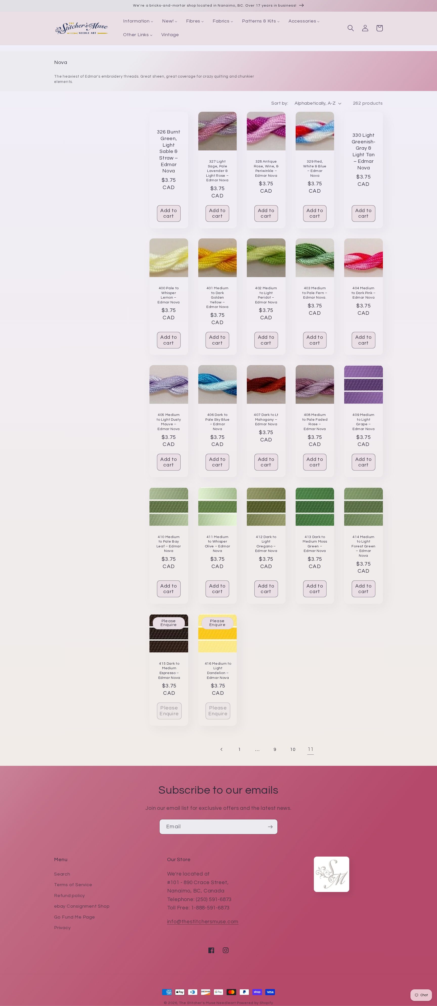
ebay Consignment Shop (82, 906)
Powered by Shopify (255, 1003)
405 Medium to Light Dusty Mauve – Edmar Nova (169, 422)
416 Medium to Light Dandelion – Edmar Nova (218, 671)
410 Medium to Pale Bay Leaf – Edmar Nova (169, 544)
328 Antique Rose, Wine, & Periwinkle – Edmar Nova (266, 168)
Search (62, 874)
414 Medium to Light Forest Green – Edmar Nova (364, 546)
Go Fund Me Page (74, 917)
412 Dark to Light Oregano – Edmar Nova (266, 544)
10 (293, 749)
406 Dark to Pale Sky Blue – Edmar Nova (217, 422)
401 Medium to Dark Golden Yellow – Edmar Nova (217, 297)
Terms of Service (73, 884)
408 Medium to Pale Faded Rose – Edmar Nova (315, 422)
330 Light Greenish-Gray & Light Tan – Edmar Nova (364, 151)
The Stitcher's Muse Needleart (207, 1003)
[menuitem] (138, 21)
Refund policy (69, 895)
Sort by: (279, 103)
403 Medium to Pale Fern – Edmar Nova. (314, 292)
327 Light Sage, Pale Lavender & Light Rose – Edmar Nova (217, 171)
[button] (350, 28)
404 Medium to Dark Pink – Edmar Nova (364, 292)
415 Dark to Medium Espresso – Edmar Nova (169, 671)
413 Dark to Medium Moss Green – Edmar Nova (315, 544)
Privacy (62, 927)
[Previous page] (221, 749)
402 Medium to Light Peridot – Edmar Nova (266, 295)
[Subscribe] (270, 827)
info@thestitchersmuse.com (203, 921)
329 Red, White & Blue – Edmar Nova (314, 168)
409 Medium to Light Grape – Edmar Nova (364, 422)
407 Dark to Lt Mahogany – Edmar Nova (266, 419)
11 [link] (311, 749)
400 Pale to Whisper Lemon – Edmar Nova (169, 295)
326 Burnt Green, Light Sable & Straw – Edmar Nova (169, 151)
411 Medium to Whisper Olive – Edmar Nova (217, 544)
